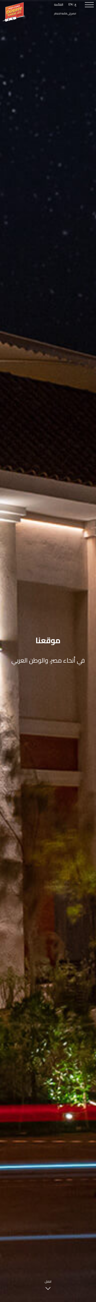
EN (71, 4)
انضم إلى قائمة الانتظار (65, 13)
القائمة (58, 4)
